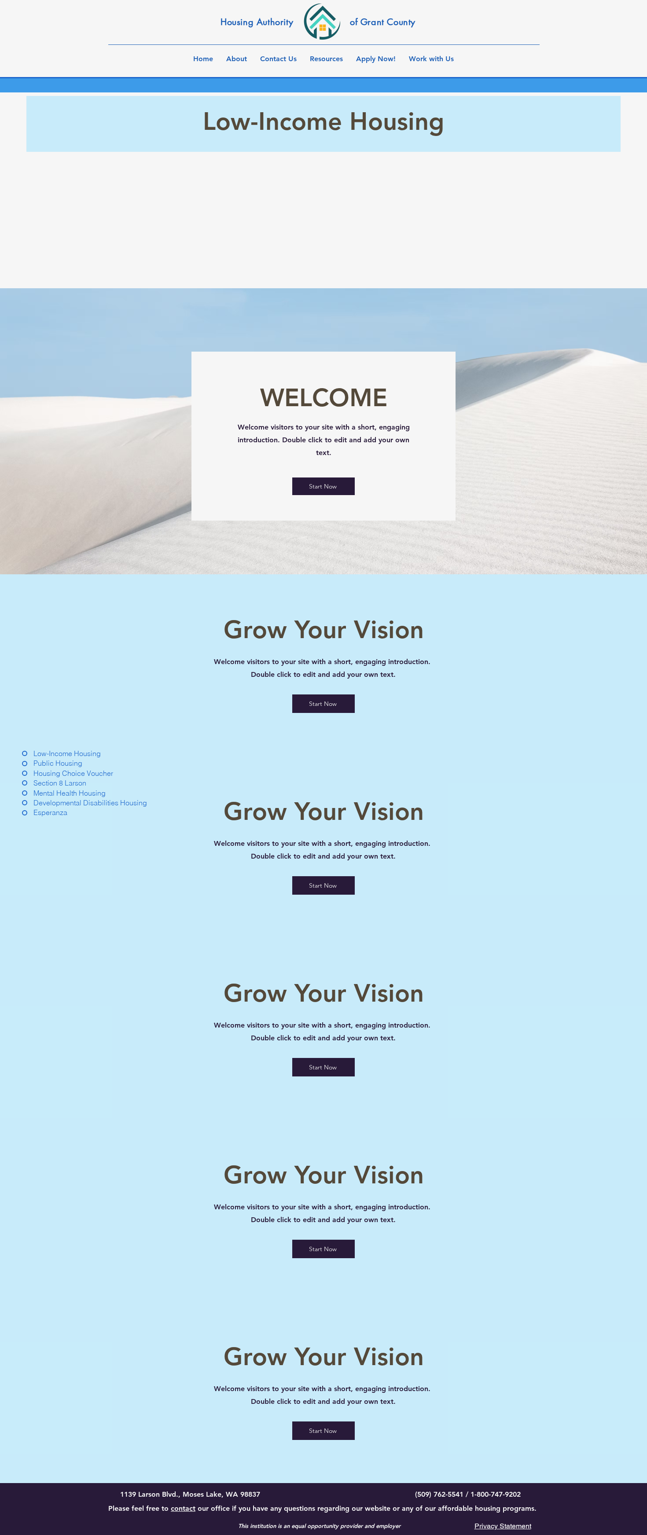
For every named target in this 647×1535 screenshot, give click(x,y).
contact (183, 1508)
